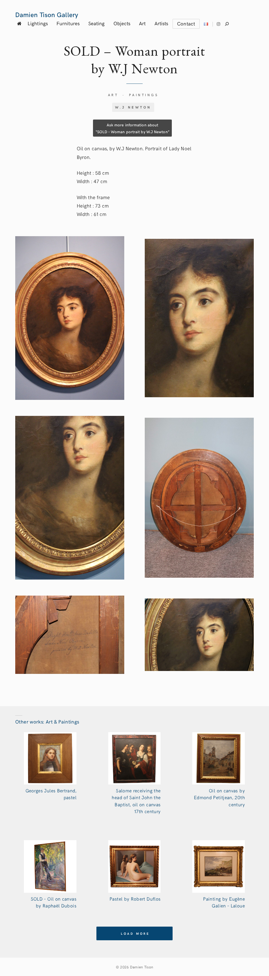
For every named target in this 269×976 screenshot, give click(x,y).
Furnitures (68, 23)
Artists (161, 23)
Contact (186, 23)
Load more (135, 933)
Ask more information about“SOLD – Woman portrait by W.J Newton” (132, 128)
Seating (96, 23)
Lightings (38, 23)
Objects (122, 23)
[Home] (19, 23)
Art (142, 23)
